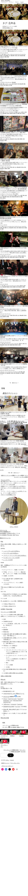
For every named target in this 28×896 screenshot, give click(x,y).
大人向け (21, 736)
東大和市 (17, 196)
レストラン (23, 54)
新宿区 (21, 139)
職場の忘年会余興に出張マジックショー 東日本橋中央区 (14, 306)
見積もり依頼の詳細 (6, 676)
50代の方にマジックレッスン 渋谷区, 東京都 (12, 441)
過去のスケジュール (5, 538)
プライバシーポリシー (7, 766)
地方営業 (2, 373)
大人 (9, 55)
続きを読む (4, 418)
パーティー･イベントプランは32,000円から (14, 555)
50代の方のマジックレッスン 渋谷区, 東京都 (12, 464)
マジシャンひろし (5, 480)
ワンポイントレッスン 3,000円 (11, 558)
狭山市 (7, 85)
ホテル (8, 167)
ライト (1, 224)
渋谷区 (14, 113)
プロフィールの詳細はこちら (8, 494)
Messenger (6, 696)
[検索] (10, 755)
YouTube (17, 706)
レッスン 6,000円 (8, 560)
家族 (24, 83)
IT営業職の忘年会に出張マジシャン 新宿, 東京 (12, 132)
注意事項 (3, 609)
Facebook (19, 704)
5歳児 (12, 421)
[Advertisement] (14, 834)
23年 (5, 54)
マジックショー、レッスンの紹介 (21, 476)
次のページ (15, 382)
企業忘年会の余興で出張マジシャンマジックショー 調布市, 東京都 (13, 160)
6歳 (3, 83)
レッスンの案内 (20, 475)
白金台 (1, 56)
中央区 (11, 315)
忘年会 (16, 55)
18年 (5, 255)
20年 (3, 195)
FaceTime (20, 699)
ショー (10, 83)
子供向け (2, 423)
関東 (8, 56)
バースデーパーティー (4, 736)
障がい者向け (15, 110)
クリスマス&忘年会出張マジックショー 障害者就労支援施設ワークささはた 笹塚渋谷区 (13, 105)
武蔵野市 (16, 423)
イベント (6, 112)
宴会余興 (12, 55)
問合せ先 (3, 679)
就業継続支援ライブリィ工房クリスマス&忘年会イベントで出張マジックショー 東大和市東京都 (13, 188)
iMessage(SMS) (17, 700)
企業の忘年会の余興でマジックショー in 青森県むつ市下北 (14, 364)
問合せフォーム (20, 693)
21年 (1, 139)
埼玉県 (15, 83)
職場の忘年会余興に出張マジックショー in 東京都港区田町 (14, 336)
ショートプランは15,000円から (11, 551)
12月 (2, 54)
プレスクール (9, 422)
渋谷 (23, 227)
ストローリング (17, 54)
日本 (19, 55)
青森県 (22, 373)
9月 (16, 421)
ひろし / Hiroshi (14, 527)
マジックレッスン (4, 746)
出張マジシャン (5, 763)
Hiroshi (12, 760)
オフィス (2, 52)
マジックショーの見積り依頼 (8, 612)
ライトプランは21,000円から (10, 553)
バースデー (2, 82)
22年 (1, 83)
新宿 (18, 139)
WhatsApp (6, 700)
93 (11, 472)
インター (8, 54)
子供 (18, 83)
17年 (5, 343)
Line (11, 700)
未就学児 (9, 423)
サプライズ (4, 315)
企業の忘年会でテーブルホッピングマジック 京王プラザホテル (14, 277)
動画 (7, 55)
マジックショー (8, 82)
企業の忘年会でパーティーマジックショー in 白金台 (13, 248)
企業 (22, 112)
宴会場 (8, 286)
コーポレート (3, 110)
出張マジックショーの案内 (8, 475)
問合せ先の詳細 (5, 718)
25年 (9, 421)
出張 (5, 55)
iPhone (5, 699)
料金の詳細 (9, 609)
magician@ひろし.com (9, 693)
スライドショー (18, 226)
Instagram (13, 704)
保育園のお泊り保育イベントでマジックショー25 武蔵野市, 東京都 (13, 413)
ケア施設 (16, 112)
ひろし (2, 687)
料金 (2, 541)
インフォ (24, 3)
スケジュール (3, 530)
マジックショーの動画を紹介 (11, 750)
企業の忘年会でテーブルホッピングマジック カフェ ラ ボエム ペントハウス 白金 (14, 47)
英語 (6, 56)
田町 (16, 344)
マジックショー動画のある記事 (17, 750)
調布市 (6, 168)
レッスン (2, 446)
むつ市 (18, 371)
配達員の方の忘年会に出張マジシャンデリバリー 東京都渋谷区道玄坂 (13, 217)
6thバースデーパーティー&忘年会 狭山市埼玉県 (13, 76)
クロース (6, 52)
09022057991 (7, 702)
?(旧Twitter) (6, 704)
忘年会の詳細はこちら (8, 28)
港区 (24, 55)
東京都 (21, 55)
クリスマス (11, 112)
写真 (1, 55)
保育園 (16, 422)
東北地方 (18, 373)
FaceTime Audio (12, 699)
